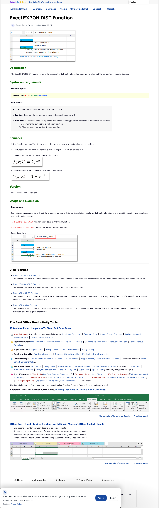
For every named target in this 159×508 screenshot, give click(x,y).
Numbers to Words (116, 377)
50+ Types (82, 374)
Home (20, 480)
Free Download (141, 416)
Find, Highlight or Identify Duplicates (46, 342)
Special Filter (97, 370)
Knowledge (40, 480)
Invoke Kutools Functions (42, 337)
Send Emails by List (67, 370)
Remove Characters (60, 374)
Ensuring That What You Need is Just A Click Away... (81, 389)
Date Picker (135, 366)
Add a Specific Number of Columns (46, 358)
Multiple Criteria (36, 349)
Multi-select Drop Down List (94, 354)
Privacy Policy (85, 480)
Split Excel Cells (67, 381)
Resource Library (108, 366)
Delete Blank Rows (74, 342)
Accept (101, 498)
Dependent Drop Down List (67, 354)
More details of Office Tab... (117, 463)
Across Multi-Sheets (70, 349)
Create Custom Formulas (111, 334)
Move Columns (71, 358)
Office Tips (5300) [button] (79, 9)
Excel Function (26, 275)
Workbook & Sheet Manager (87, 366)
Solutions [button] (37, 9)
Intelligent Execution (71, 334)
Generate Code (90, 334)
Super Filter (84, 370)
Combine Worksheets (23, 370)
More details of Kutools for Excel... (114, 416)
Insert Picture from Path (72, 377)
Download (51, 9)
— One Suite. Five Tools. (36, 2)
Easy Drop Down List (43, 354)
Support (97, 9)
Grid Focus (36, 366)
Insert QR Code (54, 377)
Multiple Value (52, 349)
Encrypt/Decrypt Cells (46, 370)
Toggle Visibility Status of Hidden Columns (100, 358)
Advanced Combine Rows (48, 381)
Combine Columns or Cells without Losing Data (106, 342)
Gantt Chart (96, 374)
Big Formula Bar (65, 366)
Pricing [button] (63, 9)
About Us (108, 480)
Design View (49, 366)
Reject (113, 498)
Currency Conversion (135, 377)
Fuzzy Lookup (88, 349)
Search (111, 9)
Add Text (47, 374)
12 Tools (36, 374)
